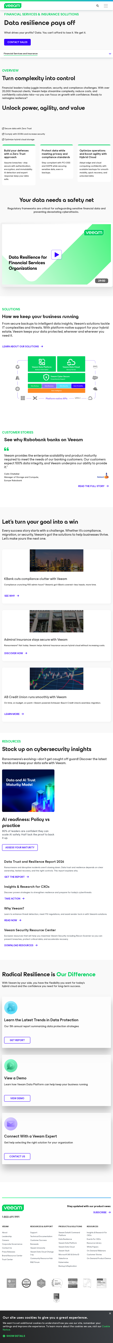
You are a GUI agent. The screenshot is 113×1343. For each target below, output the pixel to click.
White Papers (92, 1246)
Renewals (34, 1244)
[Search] (98, 6)
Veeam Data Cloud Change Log (42, 1253)
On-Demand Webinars (96, 1250)
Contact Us (7, 1248)
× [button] (110, 1313)
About (4, 1232)
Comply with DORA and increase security (25, 134)
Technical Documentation (41, 1236)
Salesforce (63, 1258)
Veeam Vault (64, 1250)
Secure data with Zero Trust (18, 128)
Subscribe (100, 1212)
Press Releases (8, 1251)
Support (33, 1232)
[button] (56, 1336)
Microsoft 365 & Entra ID (69, 1254)
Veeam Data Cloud (67, 1246)
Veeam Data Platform (68, 1243)
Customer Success (38, 1240)
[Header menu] (106, 6)
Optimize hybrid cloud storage (19, 139)
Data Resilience (65, 1239)
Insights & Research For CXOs (97, 1234)
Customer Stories (94, 1254)
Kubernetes (64, 1262)
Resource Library (94, 1243)
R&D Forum (35, 1262)
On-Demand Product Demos (99, 1258)
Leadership (7, 1236)
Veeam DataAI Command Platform (69, 1234)
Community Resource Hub (41, 1258)
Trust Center (7, 1259)
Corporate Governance (12, 1244)
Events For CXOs (94, 1239)
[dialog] (56, 1327)
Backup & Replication (68, 1266)
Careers (5, 1240)
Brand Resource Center (12, 1255)
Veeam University (37, 1248)
